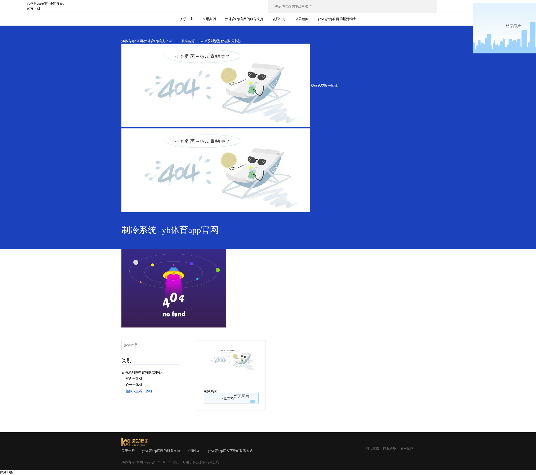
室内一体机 (134, 378)
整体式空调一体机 (139, 391)
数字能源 (188, 41)
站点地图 (373, 448)
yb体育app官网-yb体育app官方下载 (146, 41)
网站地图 (6, 472)
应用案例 (209, 19)
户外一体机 (134, 385)
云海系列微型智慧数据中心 (141, 372)
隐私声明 (390, 448)
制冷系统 (210, 391)
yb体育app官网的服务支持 (244, 19)
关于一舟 (186, 19)
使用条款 (407, 448)
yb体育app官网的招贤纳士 (337, 19)
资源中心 (279, 19)
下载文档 (227, 398)
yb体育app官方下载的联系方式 (230, 451)
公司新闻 (302, 19)
